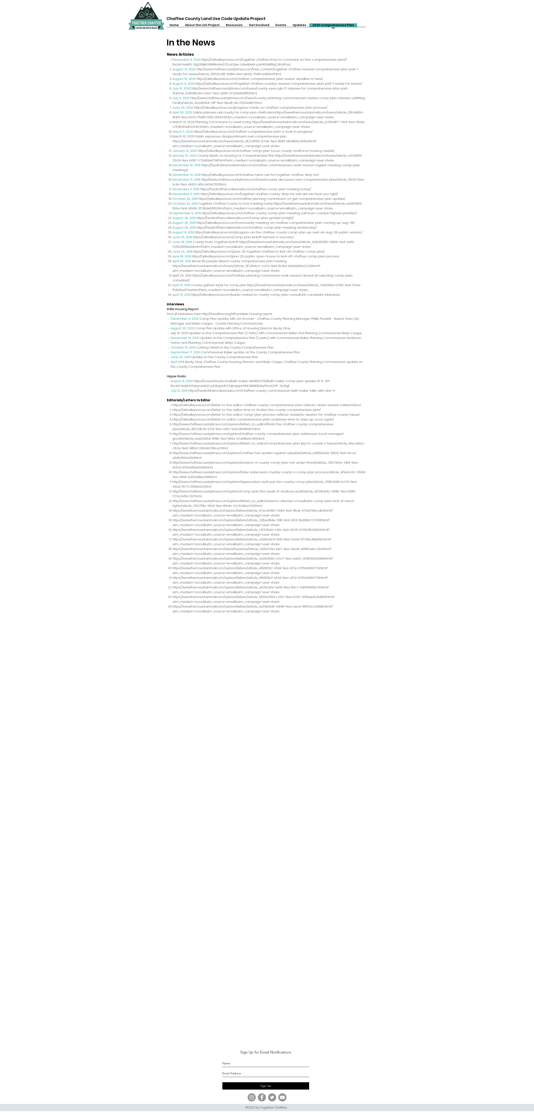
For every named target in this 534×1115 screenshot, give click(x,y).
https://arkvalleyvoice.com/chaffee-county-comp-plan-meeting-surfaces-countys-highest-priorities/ (279, 213)
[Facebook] (262, 1097)
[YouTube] (282, 1097)
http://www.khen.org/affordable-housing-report (237, 314)
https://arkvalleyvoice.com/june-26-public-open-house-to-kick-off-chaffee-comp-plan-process (265, 256)
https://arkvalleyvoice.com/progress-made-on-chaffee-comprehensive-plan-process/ (260, 107)
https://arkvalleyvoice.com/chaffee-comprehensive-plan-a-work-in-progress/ (253, 131)
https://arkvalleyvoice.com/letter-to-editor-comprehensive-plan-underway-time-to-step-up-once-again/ (253, 419)
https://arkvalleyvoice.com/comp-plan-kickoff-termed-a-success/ (243, 237)
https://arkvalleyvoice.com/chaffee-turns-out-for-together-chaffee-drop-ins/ (260, 174)
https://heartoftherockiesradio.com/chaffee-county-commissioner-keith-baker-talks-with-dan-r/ (261, 390)
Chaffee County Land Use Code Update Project (216, 18)
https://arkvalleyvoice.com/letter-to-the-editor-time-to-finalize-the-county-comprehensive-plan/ (247, 410)
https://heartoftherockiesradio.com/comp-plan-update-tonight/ (244, 218)
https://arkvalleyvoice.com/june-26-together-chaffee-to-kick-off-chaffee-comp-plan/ (259, 251)
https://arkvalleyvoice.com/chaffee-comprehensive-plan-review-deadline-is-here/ (259, 79)
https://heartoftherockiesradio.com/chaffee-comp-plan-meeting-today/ (255, 189)
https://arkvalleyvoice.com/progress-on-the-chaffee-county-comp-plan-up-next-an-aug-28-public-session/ (278, 232)
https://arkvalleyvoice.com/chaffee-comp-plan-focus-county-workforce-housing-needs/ (266, 150)
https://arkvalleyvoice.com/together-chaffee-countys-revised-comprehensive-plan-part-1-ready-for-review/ (279, 83)
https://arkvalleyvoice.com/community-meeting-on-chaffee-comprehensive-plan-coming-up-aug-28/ (275, 222)
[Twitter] (272, 1097)
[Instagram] (252, 1097)
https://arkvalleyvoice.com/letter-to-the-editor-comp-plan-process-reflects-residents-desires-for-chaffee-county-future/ (266, 414)
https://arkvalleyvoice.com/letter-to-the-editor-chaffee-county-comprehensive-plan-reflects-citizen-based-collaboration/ (267, 405)
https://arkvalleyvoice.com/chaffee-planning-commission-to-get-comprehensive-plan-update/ (272, 198)
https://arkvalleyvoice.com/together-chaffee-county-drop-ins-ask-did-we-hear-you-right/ (269, 194)
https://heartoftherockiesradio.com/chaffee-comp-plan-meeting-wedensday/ (256, 227)
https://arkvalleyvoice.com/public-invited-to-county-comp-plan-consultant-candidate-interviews (265, 294)
